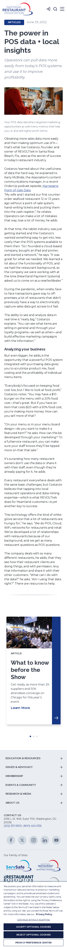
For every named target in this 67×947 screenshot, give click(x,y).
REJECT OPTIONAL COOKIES (33, 934)
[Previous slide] (13, 674)
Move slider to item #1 (30, 736)
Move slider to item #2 (33, 736)
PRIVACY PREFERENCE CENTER (33, 942)
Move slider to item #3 (37, 736)
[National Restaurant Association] (18, 9)
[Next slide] (53, 674)
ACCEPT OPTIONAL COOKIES (33, 926)
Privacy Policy (44, 914)
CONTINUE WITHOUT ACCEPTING (33, 920)
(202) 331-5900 (13, 825)
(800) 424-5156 (32, 825)
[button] (55, 9)
